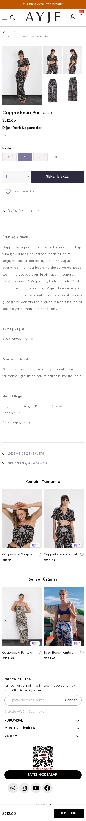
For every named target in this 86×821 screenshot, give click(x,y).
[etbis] (43, 758)
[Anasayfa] (8, 36)
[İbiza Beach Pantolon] (64, 616)
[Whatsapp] (13, 788)
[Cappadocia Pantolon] (6, 136)
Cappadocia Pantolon (18, 652)
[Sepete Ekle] (22, 529)
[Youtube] (36, 788)
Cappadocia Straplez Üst (19, 554)
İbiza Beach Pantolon (59, 652)
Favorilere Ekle (39, 555)
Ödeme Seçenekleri (26, 454)
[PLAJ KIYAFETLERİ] (14, 32)
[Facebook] (47, 788)
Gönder (71, 700)
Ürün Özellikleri (23, 211)
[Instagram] (24, 788)
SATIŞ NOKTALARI (43, 775)
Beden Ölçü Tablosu (27, 463)
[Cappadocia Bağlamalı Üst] (64, 519)
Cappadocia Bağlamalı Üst (61, 554)
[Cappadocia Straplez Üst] (22, 519)
